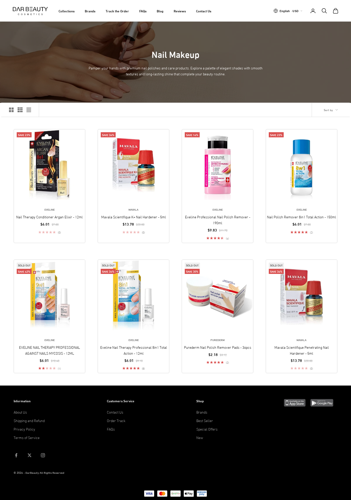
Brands (90, 10)
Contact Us (203, 10)
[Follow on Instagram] (42, 455)
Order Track (116, 420)
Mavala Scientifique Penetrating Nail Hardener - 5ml (301, 350)
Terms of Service (27, 437)
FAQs (142, 10)
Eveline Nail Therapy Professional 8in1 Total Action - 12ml (133, 350)
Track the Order (117, 10)
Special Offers (207, 429)
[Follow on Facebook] (16, 455)
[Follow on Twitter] (29, 455)
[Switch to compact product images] (28, 110)
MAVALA (133, 209)
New (199, 437)
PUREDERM (217, 340)
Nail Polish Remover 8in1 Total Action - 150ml (301, 216)
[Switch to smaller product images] (20, 110)
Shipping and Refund (29, 420)
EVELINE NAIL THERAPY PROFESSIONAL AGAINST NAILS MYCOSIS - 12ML (49, 350)
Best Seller (204, 420)
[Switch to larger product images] (11, 110)
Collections (67, 10)
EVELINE (49, 209)
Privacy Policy (24, 429)
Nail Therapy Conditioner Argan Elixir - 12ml (49, 216)
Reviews (180, 10)
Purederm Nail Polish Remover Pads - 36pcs (217, 347)
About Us (20, 412)
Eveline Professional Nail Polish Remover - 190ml (217, 219)
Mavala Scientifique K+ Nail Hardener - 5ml (133, 216)
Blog (160, 10)
